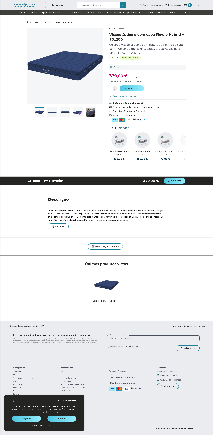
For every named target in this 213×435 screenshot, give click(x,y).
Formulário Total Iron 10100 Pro (73, 388)
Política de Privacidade (118, 371)
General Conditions (68, 378)
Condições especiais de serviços (122, 377)
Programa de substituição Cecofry (75, 384)
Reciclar (112, 374)
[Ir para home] (28, 22)
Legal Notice (66, 381)
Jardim (16, 394)
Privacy (42, 425)
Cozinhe (16, 381)
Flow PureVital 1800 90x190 (165, 153)
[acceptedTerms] (107, 347)
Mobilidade (17, 384)
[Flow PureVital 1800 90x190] (165, 140)
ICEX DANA (65, 391)
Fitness (16, 391)
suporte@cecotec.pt (165, 372)
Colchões (122, 128)
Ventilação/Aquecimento (23, 378)
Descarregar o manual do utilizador (126, 81)
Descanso (17, 388)
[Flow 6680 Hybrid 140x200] (142, 140)
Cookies (64, 372)
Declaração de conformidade (73, 375)
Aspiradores (18, 372)
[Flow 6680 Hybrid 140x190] (119, 140)
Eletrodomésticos (20, 375)
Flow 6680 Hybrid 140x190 (119, 153)
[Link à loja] (24, 5)
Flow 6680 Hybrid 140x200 (142, 153)
